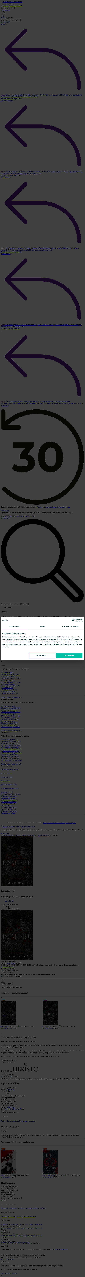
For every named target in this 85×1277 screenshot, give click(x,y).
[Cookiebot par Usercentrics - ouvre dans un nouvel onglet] (73, 620)
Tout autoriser (69, 656)
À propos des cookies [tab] (70, 626)
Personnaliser (41, 656)
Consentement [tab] (14, 626)
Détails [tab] (42, 626)
